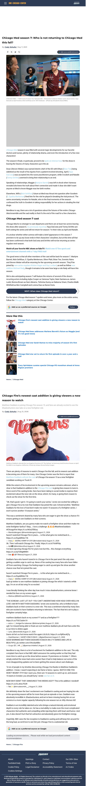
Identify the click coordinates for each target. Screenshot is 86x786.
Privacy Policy (48, 763)
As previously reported (36, 227)
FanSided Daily (14, 763)
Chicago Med (20, 300)
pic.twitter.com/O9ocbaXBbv (28, 643)
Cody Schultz (10, 47)
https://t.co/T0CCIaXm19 (16, 620)
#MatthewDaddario (62, 527)
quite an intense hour (53, 161)
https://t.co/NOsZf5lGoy (28, 529)
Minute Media (13, 776)
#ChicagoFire (11, 529)
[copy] (19, 52)
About (10, 759)
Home (8, 379)
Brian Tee (67, 169)
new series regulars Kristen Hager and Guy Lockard (35, 265)
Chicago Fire (18, 744)
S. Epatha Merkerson (15, 196)
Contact (46, 759)
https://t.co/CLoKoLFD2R (16, 684)
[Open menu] (5, 3)
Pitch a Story (30, 763)
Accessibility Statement (52, 767)
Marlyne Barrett (41, 183)
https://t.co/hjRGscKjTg (60, 634)
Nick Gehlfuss (27, 193)
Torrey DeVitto (13, 178)
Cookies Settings (15, 771)
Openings (29, 759)
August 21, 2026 (43, 532)
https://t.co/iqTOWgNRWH (17, 552)
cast (45, 488)
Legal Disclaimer (32, 767)
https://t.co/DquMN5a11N (17, 538)
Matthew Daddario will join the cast (21, 477)
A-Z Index (70, 767)
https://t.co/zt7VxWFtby (51, 543)
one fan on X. (49, 676)
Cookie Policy (13, 767)
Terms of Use (71, 763)
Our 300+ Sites (72, 759)
